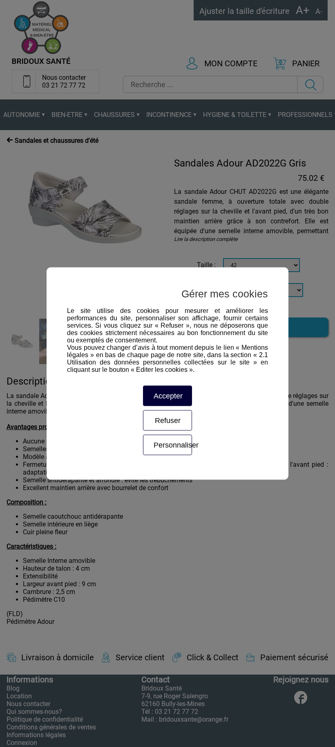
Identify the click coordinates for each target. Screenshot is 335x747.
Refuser (168, 420)
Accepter (168, 396)
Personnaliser (173, 445)
